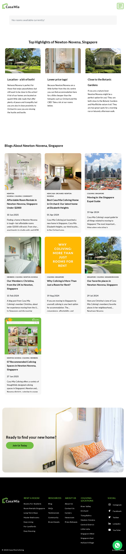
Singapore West (87, 534)
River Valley (86, 506)
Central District (87, 525)
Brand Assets (54, 522)
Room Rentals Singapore (34, 508)
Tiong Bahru (86, 515)
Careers (68, 513)
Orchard (84, 511)
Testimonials (53, 513)
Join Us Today (20, 445)
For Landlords (30, 526)
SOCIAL (112, 498)
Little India (85, 529)
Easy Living (28, 522)
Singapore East (87, 538)
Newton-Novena (88, 520)
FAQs (50, 508)
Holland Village (87, 543)
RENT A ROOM (31, 498)
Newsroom (69, 517)
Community (53, 517)
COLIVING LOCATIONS (87, 499)
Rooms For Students (32, 504)
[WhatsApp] (117, 545)
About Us (69, 504)
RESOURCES (54, 498)
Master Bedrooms (31, 517)
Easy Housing (29, 531)
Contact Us (70, 508)
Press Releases (71, 522)
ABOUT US (70, 498)
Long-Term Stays (31, 513)
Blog (50, 504)
